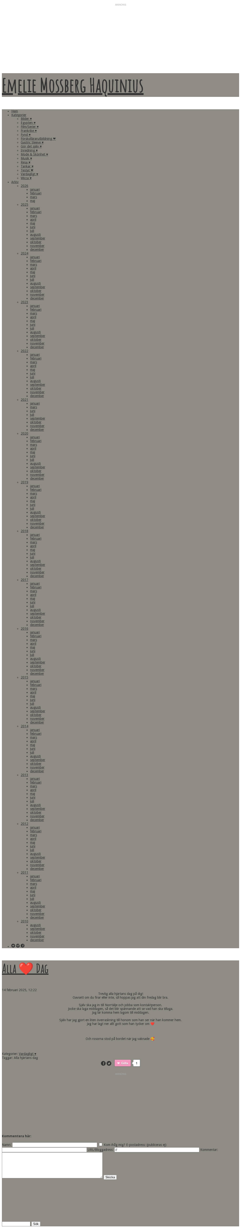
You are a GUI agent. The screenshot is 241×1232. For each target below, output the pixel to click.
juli (32, 231)
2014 (24, 726)
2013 (24, 775)
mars (33, 197)
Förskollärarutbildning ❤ (38, 138)
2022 (24, 351)
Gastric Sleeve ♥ (32, 142)
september (37, 238)
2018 (24, 531)
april (33, 219)
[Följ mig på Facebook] (22, 946)
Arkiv (15, 182)
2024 (24, 253)
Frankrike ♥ (29, 131)
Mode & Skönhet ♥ (34, 154)
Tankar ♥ (27, 166)
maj (32, 201)
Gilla (124, 1063)
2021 (24, 400)
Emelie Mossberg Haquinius (73, 85)
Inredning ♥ (29, 150)
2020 (24, 433)
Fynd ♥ (26, 134)
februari (35, 193)
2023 (24, 302)
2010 (24, 921)
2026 (24, 186)
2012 (24, 824)
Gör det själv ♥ (31, 146)
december (37, 249)
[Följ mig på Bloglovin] (13, 946)
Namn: (6, 1145)
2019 (24, 482)
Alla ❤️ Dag (25, 968)
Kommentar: (209, 1150)
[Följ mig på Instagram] (18, 946)
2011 (24, 872)
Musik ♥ (26, 158)
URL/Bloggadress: (100, 1150)
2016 (24, 628)
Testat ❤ (27, 170)
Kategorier (18, 115)
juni (32, 227)
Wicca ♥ (26, 178)
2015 (24, 677)
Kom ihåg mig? (114, 1145)
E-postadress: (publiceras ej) (146, 1145)
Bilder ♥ (26, 119)
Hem (14, 111)
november (37, 246)
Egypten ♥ (28, 123)
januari (35, 189)
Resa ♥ (25, 162)
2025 (24, 204)
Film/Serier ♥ (30, 127)
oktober (35, 242)
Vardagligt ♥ (29, 174)
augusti (35, 234)
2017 (24, 580)
